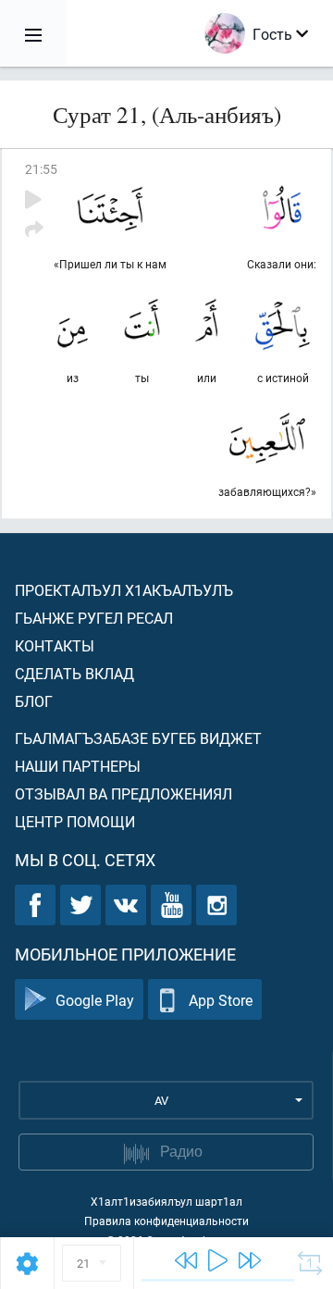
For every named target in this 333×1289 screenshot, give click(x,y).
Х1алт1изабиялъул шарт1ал (166, 1201)
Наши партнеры (78, 765)
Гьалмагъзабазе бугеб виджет (138, 738)
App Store (221, 1000)
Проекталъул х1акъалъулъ (124, 590)
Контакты (54, 645)
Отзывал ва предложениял (123, 793)
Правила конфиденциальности (166, 1220)
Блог (34, 701)
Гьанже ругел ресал (94, 617)
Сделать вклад (74, 673)
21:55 (41, 169)
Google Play (95, 1000)
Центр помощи (75, 821)
